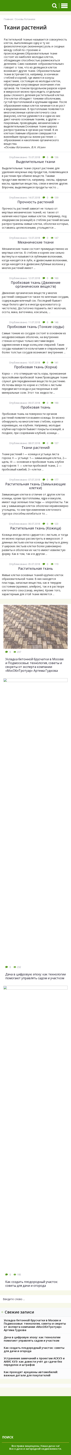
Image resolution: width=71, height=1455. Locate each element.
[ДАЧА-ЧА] (25, 5)
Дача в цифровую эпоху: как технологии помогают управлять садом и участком (32, 1338)
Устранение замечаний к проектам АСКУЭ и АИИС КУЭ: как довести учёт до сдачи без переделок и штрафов (34, 1361)
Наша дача (48, 1446)
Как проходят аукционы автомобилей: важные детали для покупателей (31, 1373)
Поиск (7, 1437)
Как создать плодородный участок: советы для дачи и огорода (34, 1349)
